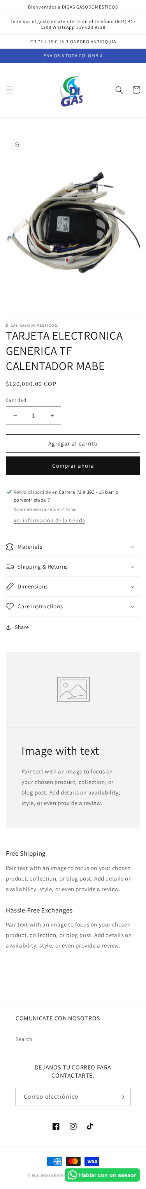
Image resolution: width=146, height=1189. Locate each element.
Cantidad (16, 400)
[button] (9, 90)
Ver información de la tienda (49, 520)
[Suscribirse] (121, 1097)
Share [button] (22, 627)
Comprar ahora (73, 465)
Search (24, 1039)
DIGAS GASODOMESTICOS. (61, 1175)
